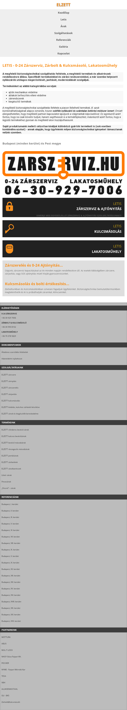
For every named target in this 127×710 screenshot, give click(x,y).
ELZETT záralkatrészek (11, 468)
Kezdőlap (63, 12)
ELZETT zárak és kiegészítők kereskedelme (20, 413)
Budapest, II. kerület (10, 510)
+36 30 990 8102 (9, 327)
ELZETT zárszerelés (10, 387)
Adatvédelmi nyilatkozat (12, 358)
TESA (4, 676)
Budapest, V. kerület (10, 523)
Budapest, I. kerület (10, 504)
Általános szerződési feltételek (15, 352)
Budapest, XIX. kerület (11, 608)
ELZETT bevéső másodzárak (14, 442)
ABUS (4, 643)
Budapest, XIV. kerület (11, 582)
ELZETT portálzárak (10, 455)
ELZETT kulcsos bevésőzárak (14, 436)
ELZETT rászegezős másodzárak (15, 449)
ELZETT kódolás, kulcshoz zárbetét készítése (21, 407)
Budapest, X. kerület (10, 556)
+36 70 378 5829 (9, 336)
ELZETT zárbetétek (10, 462)
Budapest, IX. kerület (10, 549)
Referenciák (63, 40)
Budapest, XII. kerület (11, 569)
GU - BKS (5, 695)
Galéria (63, 46)
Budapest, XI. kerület (10, 562)
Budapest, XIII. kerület (11, 575)
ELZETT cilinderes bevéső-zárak (15, 429)
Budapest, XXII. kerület (11, 621)
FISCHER (5, 663)
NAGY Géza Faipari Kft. (11, 656)
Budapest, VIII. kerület (11, 543)
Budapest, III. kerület (10, 517)
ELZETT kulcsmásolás (11, 400)
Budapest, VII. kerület (11, 536)
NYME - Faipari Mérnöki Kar (13, 669)
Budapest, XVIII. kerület (11, 601)
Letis (63, 19)
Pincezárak (6, 481)
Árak (63, 26)
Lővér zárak (7, 475)
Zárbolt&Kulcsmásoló (11, 702)
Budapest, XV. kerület (11, 588)
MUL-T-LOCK (7, 650)
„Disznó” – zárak (8, 488)
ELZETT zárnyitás (9, 381)
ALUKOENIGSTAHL (10, 689)
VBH (3, 682)
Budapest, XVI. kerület (11, 595)
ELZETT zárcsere (9, 374)
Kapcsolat (63, 53)
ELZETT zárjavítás (9, 394)
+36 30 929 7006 (9, 318)
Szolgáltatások (63, 33)
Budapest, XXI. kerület (11, 614)
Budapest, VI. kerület (10, 530)
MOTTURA (6, 637)
